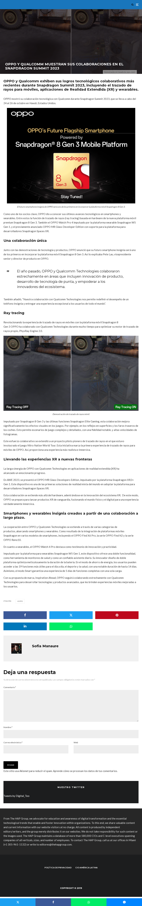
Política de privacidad (58, 867)
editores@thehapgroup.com (56, 844)
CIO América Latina (86, 867)
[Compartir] (25, 615)
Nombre (7, 727)
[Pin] (117, 615)
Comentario (9, 687)
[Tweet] (71, 615)
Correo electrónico (13, 742)
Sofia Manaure (45, 646)
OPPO (7, 98)
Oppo (21, 601)
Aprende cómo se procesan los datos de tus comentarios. (85, 770)
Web (76, 742)
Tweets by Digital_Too (16, 795)
